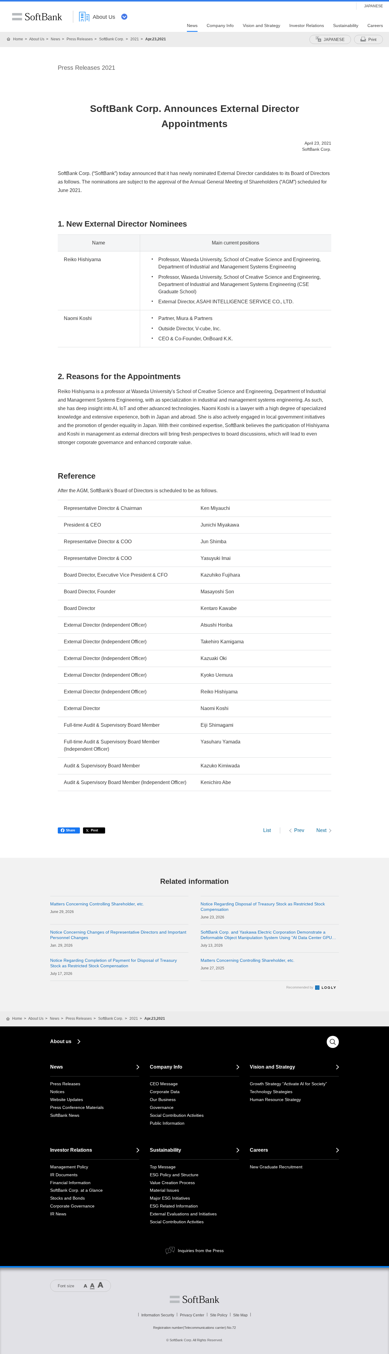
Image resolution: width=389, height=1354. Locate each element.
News (55, 39)
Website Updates (66, 1099)
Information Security (157, 1315)
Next (321, 830)
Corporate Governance (72, 1206)
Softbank (194, 1299)
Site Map (240, 1315)
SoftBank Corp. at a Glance (76, 1190)
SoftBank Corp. (111, 39)
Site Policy (218, 1315)
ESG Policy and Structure (174, 1174)
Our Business (163, 1099)
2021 (134, 39)
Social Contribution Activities (177, 1115)
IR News (58, 1213)
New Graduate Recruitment (276, 1166)
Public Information (167, 1123)
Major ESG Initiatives (170, 1198)
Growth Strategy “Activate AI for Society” (288, 1083)
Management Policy (69, 1166)
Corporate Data (165, 1091)
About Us (36, 39)
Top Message (163, 1166)
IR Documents (63, 1174)
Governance (162, 1107)
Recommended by (300, 987)
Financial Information (70, 1182)
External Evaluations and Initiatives (183, 1213)
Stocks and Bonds (67, 1198)
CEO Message (164, 1083)
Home (18, 39)
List (267, 830)
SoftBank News (64, 1115)
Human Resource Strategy (275, 1099)
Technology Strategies (271, 1091)
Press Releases (80, 39)
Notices (57, 1091)
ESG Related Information (174, 1206)
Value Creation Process (172, 1182)
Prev (299, 830)
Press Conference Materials (77, 1107)
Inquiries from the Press (201, 1250)
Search (333, 1042)
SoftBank (37, 16)
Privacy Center (192, 1315)
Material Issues (164, 1190)
